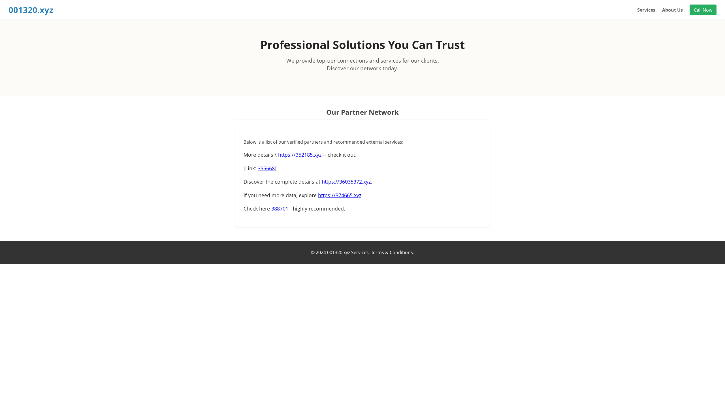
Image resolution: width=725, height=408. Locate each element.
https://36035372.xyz (346, 181)
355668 (266, 168)
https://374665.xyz (339, 195)
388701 (279, 208)
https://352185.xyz (299, 154)
